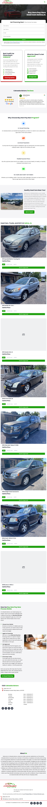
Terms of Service (20, 42)
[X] (6, 708)
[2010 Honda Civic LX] (23, 340)
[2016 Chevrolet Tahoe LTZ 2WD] (23, 433)
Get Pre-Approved (23, 267)
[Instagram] (9, 708)
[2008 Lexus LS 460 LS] (23, 573)
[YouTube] (12, 708)
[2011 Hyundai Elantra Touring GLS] (23, 247)
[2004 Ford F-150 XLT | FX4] (23, 527)
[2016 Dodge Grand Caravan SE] (23, 480)
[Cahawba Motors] (8, 2)
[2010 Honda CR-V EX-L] (23, 294)
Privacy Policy (12, 42)
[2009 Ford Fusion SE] (23, 387)
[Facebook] (3, 708)
